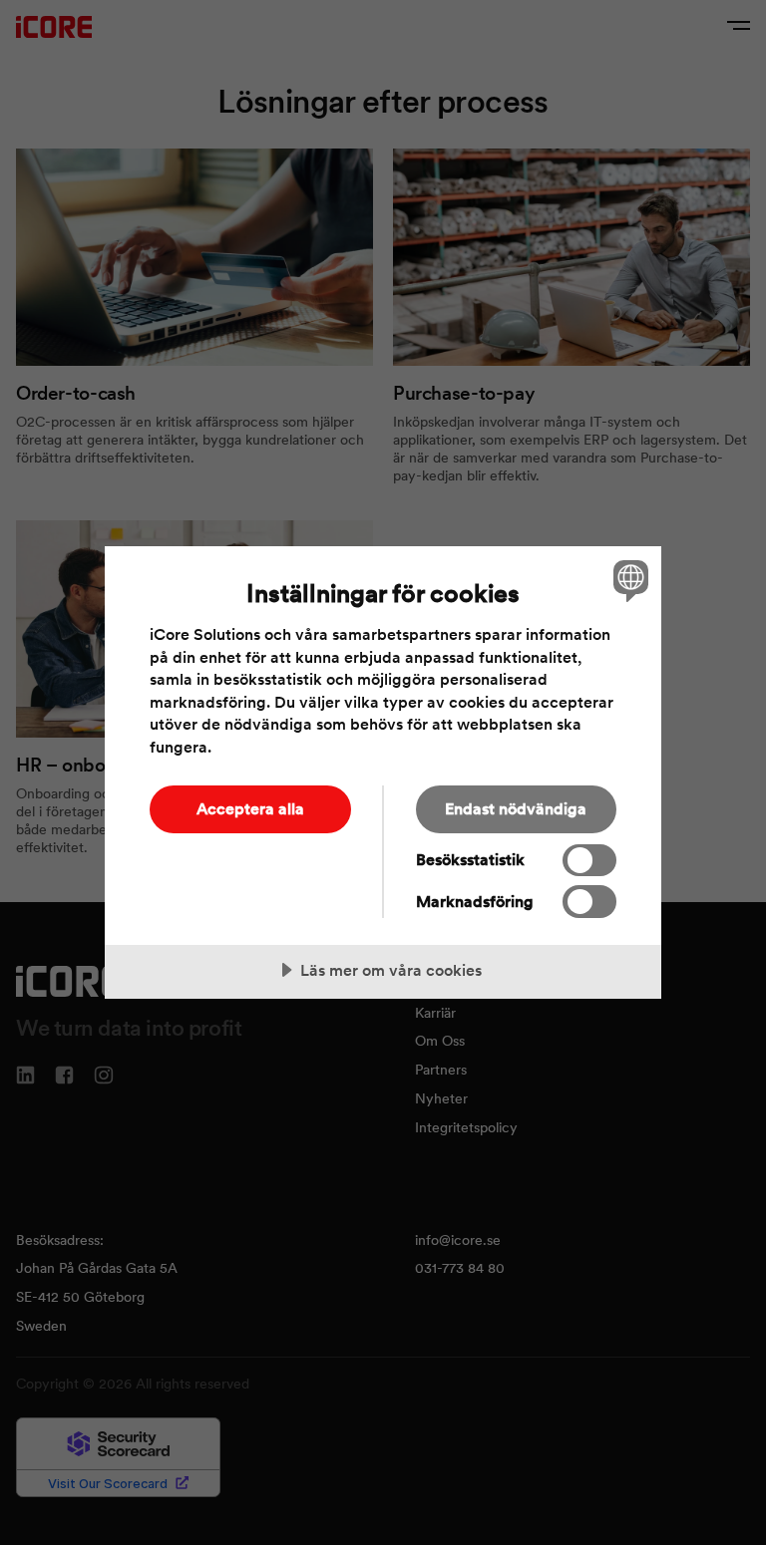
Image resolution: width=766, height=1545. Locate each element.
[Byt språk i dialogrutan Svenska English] (628, 580)
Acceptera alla (250, 808)
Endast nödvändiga (515, 808)
